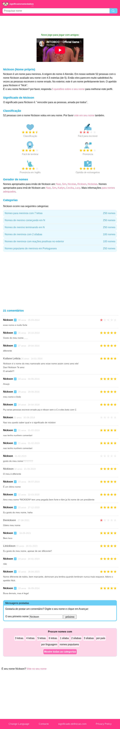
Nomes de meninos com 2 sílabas (60, 234)
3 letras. (19, 638)
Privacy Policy (104, 724)
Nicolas (72, 184)
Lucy (77, 187)
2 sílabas (76, 638)
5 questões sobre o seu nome (68, 89)
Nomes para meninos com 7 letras (60, 213)
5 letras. (42, 638)
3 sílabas (89, 638)
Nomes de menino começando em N (60, 220)
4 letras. (30, 638)
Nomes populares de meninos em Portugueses (60, 248)
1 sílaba (64, 638)
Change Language (19, 724)
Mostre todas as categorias (60, 651)
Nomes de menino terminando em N (60, 227)
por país (100, 638)
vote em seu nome (84, 115)
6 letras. (53, 638)
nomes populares (69, 644)
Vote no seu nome (37, 668)
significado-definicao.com (72, 724)
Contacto (44, 724)
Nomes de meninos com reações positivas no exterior (60, 241)
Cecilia (70, 187)
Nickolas (92, 184)
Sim (64, 184)
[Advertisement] (60, 24)
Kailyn (61, 187)
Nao (58, 184)
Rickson (81, 184)
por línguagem (49, 644)
